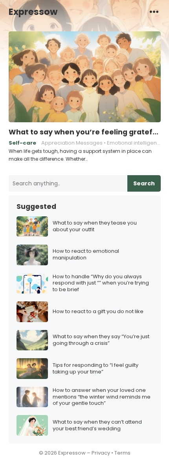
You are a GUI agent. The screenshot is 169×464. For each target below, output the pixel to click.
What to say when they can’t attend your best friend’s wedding (97, 425)
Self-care (22, 143)
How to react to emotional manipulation (86, 254)
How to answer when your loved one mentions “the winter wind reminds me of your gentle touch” (102, 397)
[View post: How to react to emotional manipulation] (32, 255)
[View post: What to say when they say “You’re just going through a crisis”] (32, 340)
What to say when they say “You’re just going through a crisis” (101, 340)
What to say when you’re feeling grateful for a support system (85, 132)
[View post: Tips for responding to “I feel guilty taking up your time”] (32, 368)
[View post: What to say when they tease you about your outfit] (32, 226)
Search (144, 183)
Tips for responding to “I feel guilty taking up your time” (95, 368)
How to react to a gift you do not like (98, 311)
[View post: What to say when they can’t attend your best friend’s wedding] (32, 425)
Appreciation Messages (72, 143)
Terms (122, 453)
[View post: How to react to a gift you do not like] (32, 311)
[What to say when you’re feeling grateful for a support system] (85, 77)
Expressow (33, 11)
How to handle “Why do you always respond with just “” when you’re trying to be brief (101, 284)
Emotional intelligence (135, 143)
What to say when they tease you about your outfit (95, 226)
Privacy (101, 453)
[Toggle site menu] (154, 11)
